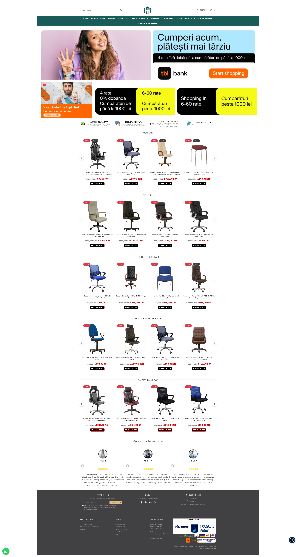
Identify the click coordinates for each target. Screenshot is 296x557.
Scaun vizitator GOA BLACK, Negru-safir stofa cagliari (165, 297)
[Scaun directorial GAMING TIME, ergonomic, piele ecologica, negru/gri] (97, 154)
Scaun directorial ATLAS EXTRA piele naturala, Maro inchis (199, 358)
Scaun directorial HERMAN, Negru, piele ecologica (131, 235)
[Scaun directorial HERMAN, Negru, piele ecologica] (131, 216)
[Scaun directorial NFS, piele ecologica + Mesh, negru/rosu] (131, 400)
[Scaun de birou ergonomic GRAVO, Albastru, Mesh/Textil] (97, 278)
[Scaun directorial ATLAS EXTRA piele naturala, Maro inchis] (199, 339)
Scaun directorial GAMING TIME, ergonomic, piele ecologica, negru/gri (97, 173)
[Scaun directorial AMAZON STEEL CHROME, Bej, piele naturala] (97, 216)
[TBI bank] (148, 72)
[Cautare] (121, 10)
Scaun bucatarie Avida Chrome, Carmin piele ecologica (199, 173)
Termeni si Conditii (86, 524)
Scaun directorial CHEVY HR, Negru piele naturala (131, 358)
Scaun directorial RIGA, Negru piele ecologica (165, 235)
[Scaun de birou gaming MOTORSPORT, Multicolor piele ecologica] (97, 400)
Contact (83, 529)
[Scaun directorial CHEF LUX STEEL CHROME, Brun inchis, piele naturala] (199, 278)
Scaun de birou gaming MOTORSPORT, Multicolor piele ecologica (97, 419)
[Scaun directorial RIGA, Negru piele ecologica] (165, 216)
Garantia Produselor (122, 532)
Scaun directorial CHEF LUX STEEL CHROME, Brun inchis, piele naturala (199, 297)
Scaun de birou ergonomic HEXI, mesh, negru (165, 419)
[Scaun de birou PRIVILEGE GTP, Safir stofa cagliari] (97, 339)
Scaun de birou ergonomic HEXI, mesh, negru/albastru (198, 419)
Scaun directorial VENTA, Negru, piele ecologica (199, 235)
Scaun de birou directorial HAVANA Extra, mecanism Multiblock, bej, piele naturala (165, 173)
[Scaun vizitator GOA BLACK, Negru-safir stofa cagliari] (165, 278)
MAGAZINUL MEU (87, 519)
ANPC (117, 534)
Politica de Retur (120, 527)
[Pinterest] (146, 502)
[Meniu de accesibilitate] (292, 540)
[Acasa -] (148, 10)
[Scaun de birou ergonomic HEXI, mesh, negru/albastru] (199, 400)
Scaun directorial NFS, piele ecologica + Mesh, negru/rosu (131, 419)
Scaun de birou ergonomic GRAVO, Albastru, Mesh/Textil (97, 297)
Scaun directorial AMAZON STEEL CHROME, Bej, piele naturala (97, 235)
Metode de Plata (120, 524)
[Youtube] (150, 502)
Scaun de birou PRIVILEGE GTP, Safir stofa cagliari (97, 358)
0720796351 (194, 501)
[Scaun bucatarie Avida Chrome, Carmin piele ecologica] (199, 154)
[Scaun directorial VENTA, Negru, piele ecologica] (199, 216)
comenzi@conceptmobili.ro (194, 504)
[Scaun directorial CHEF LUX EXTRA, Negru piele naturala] (131, 278)
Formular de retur (121, 529)
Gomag (213, 548)
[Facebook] (141, 502)
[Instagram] (155, 502)
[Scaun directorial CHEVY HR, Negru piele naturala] (131, 339)
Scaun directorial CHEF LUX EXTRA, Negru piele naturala (131, 297)
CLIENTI (118, 519)
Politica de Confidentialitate (89, 527)
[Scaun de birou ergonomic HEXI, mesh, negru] (165, 400)
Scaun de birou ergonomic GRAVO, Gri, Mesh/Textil (131, 173)
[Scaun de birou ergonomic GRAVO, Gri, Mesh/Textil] (131, 154)
